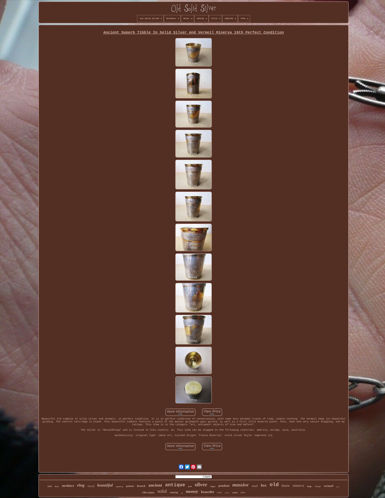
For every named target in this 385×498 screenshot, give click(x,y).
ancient (155, 485)
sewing (174, 492)
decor (57, 486)
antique (175, 485)
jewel (190, 486)
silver (201, 484)
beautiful (105, 485)
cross (227, 493)
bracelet (207, 492)
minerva (298, 485)
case (219, 492)
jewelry (119, 487)
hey (182, 493)
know (286, 485)
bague (213, 486)
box (264, 485)
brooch (141, 485)
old (274, 485)
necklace (68, 485)
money (192, 491)
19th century (148, 492)
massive (240, 484)
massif (91, 486)
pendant (224, 485)
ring (81, 485)
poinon (130, 485)
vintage (318, 486)
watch (235, 492)
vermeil (328, 485)
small (255, 485)
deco (338, 487)
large (309, 486)
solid (162, 491)
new (243, 492)
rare (50, 486)
